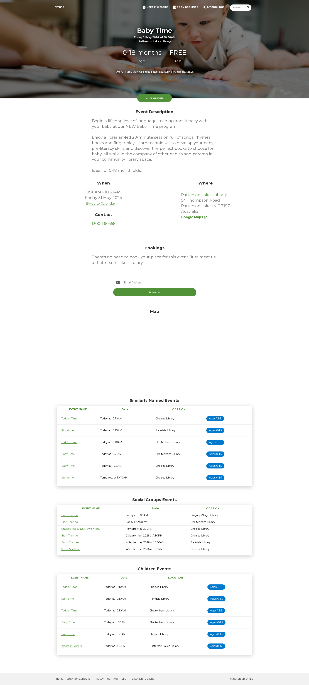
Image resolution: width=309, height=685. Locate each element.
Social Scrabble (70, 549)
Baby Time (68, 454)
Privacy (99, 678)
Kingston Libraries (241, 678)
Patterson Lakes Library (204, 194)
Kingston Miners (71, 646)
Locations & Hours (78, 678)
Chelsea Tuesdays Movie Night (80, 528)
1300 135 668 (104, 223)
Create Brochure (143, 678)
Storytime (67, 430)
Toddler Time (69, 418)
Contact (112, 678)
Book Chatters (70, 542)
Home (59, 678)
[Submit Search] (248, 7)
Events (59, 7)
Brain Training (69, 515)
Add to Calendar (102, 203)
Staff (125, 678)
